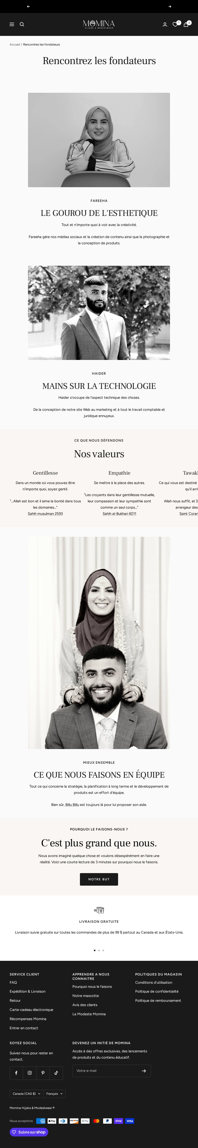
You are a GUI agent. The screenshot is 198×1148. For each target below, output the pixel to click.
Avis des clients (84, 1005)
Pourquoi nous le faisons (92, 986)
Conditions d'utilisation (153, 982)
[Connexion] (165, 24)
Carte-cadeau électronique (31, 1010)
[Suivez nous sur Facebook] (16, 1073)
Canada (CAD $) (24, 1093)
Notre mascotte (85, 996)
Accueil (15, 44)
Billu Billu (72, 805)
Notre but (99, 879)
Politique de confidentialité (156, 991)
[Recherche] (22, 24)
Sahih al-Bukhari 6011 (119, 513)
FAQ (13, 982)
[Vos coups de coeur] (175, 24)
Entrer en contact (24, 1028)
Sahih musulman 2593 (45, 513)
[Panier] (186, 24)
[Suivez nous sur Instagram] (29, 1073)
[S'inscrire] (144, 1071)
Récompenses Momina (28, 1019)
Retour (15, 1000)
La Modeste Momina (89, 1014)
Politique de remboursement (158, 1000)
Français (52, 1093)
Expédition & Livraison (27, 991)
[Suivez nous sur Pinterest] (43, 1073)
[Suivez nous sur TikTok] (56, 1073)
